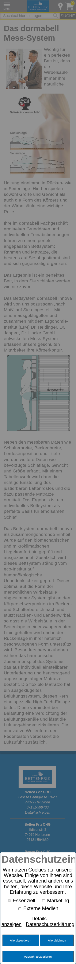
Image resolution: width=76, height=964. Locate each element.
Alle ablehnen (57, 940)
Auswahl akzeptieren (38, 956)
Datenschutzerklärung (50, 924)
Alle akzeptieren (20, 940)
